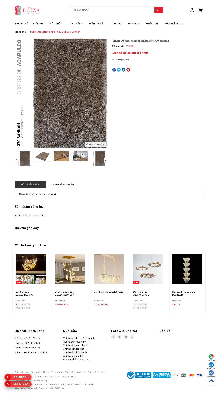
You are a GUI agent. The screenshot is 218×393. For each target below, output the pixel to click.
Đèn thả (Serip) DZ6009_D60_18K (24, 293)
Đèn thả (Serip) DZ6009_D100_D (141, 293)
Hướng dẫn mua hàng (75, 341)
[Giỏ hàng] (200, 9)
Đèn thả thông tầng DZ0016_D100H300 (64, 293)
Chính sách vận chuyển (76, 345)
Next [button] (105, 160)
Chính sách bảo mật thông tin (79, 338)
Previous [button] (16, 160)
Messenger (211, 377)
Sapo (46, 381)
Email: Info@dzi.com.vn (27, 347)
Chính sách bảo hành (75, 352)
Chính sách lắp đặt (73, 348)
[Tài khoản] (192, 9)
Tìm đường (211, 361)
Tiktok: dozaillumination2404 (31, 352)
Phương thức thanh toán (76, 359)
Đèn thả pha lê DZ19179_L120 (108, 292)
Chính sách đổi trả (73, 355)
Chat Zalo (211, 369)
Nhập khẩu (21, 300)
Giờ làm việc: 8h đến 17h (28, 338)
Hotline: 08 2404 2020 (27, 342)
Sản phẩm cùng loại (30, 206)
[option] (23, 158)
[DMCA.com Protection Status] (162, 375)
